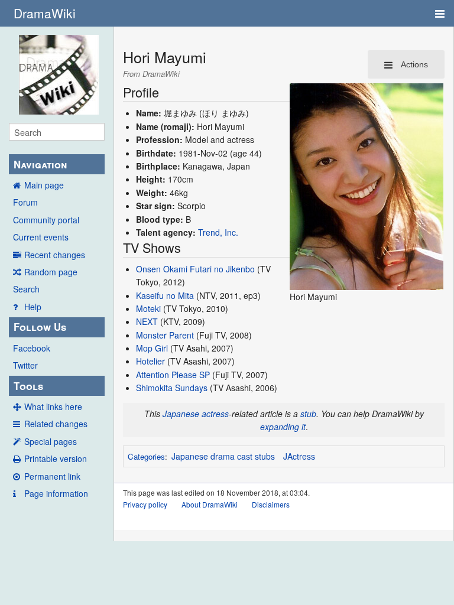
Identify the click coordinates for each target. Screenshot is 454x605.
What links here (53, 406)
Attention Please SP (173, 374)
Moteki (148, 308)
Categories (146, 456)
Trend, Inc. (218, 232)
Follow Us (40, 327)
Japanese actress (196, 413)
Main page (44, 185)
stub (308, 413)
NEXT (147, 321)
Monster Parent (165, 335)
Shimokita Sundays (171, 387)
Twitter (25, 365)
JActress (299, 456)
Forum (25, 202)
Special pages (50, 441)
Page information (56, 493)
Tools (28, 386)
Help (32, 307)
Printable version (55, 458)
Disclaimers (271, 504)
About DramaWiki (209, 504)
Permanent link (52, 476)
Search (26, 289)
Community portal (46, 220)
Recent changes (54, 255)
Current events (41, 237)
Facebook (31, 348)
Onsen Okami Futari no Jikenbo (195, 269)
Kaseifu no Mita (165, 295)
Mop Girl (152, 348)
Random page (50, 272)
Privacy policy (145, 504)
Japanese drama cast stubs (223, 456)
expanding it (283, 426)
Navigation (40, 164)
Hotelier (150, 361)
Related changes (55, 424)
